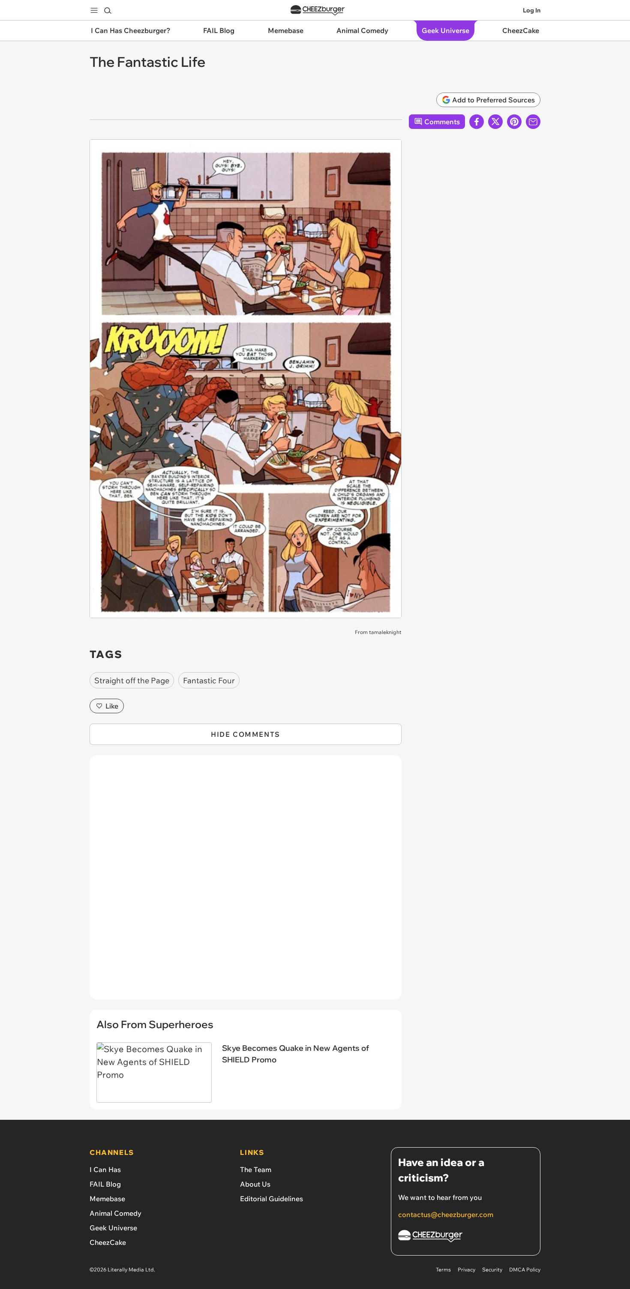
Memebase (107, 1198)
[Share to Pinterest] (514, 121)
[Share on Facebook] (476, 121)
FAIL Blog (105, 1184)
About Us (255, 1184)
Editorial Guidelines (271, 1198)
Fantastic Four (209, 680)
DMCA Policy (524, 1269)
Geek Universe (113, 1227)
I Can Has (105, 1169)
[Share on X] (495, 121)
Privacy (466, 1269)
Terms (443, 1269)
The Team (255, 1169)
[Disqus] (245, 882)
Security (492, 1269)
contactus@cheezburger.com (445, 1214)
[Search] (107, 10)
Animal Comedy (115, 1213)
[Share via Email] (533, 121)
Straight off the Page (131, 680)
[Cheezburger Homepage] (317, 10)
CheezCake (108, 1242)
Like (111, 706)
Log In (531, 10)
